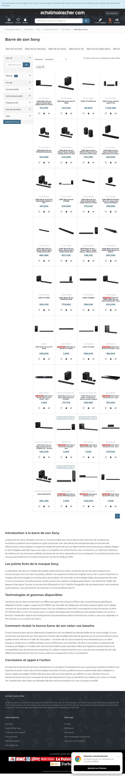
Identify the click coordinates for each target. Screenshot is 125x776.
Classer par (39, 59)
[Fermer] (118, 757)
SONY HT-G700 (88, 347)
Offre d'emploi (11, 737)
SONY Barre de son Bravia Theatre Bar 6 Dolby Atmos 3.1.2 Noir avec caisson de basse (44, 103)
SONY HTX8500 (88, 298)
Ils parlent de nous (13, 728)
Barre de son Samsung (35, 49)
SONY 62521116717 (44, 494)
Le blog (67, 724)
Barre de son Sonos (57, 49)
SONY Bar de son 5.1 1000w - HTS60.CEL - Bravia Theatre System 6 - (88, 398)
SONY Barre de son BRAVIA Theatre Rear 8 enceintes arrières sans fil (88, 152)
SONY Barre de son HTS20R (66, 200)
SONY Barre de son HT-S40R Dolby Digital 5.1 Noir (44, 201)
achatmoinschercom (62, 13)
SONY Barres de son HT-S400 (66, 102)
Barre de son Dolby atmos (98, 49)
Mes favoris (69, 728)
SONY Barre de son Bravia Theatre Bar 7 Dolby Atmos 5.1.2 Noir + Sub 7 (111, 152)
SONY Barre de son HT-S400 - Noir (110, 495)
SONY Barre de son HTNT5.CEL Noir (66, 298)
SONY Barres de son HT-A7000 (66, 347)
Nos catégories (11, 745)
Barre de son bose (14, 49)
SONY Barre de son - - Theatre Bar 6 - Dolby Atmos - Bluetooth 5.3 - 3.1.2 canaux (88, 251)
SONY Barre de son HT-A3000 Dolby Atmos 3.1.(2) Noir (111, 250)
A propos (9, 724)
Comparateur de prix (13, 29)
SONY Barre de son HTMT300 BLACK (66, 495)
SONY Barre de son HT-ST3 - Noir (111, 446)
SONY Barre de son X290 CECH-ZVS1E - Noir (44, 397)
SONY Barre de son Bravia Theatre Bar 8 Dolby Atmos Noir (44, 250)
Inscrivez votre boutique (74, 741)
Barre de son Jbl (76, 49)
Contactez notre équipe (15, 732)
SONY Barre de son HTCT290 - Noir (88, 446)
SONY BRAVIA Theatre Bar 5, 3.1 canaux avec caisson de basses (110, 201)
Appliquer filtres (12, 122)
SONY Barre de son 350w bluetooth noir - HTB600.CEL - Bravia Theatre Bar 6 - (44, 447)
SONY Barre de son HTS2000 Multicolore (44, 151)
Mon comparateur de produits (77, 737)
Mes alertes (69, 732)
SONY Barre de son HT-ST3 (88, 495)
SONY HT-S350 (44, 298)
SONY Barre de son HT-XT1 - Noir (111, 396)
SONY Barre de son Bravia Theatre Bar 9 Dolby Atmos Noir (66, 250)
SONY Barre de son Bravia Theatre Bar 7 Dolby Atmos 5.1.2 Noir (88, 201)
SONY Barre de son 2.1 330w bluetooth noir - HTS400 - (66, 397)
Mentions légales (12, 741)
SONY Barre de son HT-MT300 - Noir (111, 347)
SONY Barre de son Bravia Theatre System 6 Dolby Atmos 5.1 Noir (66, 151)
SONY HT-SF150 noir (88, 101)
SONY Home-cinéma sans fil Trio (111, 102)
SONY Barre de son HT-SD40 (44, 347)
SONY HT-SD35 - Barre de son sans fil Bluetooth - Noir (111, 299)
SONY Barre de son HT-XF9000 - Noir (66, 446)
